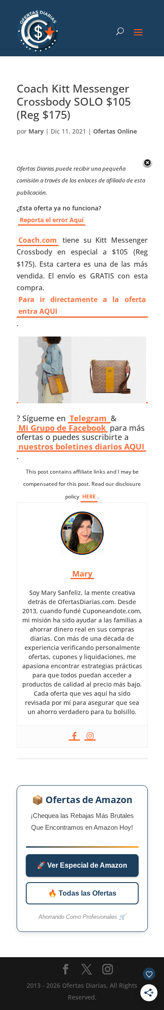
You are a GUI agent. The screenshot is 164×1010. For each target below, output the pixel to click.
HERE (89, 496)
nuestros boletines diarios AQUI (81, 447)
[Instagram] (90, 736)
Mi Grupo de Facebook (62, 428)
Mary (36, 131)
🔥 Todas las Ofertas (82, 893)
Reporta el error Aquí (52, 220)
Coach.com (37, 240)
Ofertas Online (115, 131)
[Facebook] (74, 736)
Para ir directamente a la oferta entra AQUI (82, 305)
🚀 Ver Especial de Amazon (82, 865)
